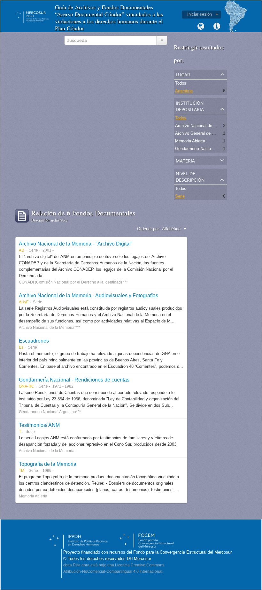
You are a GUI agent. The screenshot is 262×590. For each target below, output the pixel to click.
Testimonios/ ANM (39, 425)
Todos (180, 83)
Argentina (184, 90)
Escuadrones (34, 341)
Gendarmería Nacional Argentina (205, 148)
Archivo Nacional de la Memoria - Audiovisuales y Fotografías (88, 295)
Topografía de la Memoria (47, 464)
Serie (180, 196)
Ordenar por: (148, 228)
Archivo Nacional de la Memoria (204, 125)
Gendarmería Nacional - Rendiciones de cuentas (74, 379)
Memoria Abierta (190, 141)
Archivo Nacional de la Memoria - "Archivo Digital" (76, 243)
